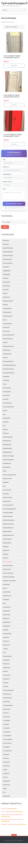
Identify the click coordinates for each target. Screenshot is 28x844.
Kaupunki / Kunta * (7, 181)
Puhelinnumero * (7, 174)
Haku (5, 227)
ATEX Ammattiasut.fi (7, 811)
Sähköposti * (6, 167)
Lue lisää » (14, 65)
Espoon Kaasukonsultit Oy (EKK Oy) (12, 814)
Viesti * (4, 189)
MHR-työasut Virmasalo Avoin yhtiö (12, 819)
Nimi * (4, 159)
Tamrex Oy (4, 808)
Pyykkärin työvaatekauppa (9, 824)
